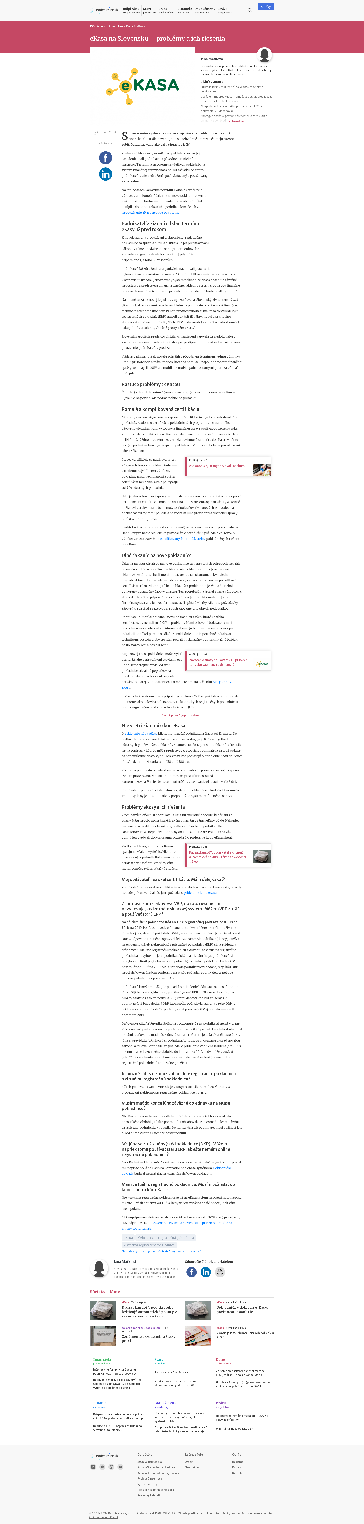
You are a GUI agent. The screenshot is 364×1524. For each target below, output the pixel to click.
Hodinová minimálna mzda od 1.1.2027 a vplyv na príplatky (242, 1417)
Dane (129, 26)
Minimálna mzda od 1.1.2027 (234, 1428)
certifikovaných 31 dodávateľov (183, 539)
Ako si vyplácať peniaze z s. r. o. (174, 1372)
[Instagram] (111, 1467)
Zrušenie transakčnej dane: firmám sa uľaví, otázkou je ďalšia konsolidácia (240, 1373)
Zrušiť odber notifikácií (103, 1517)
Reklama (237, 1462)
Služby (266, 7)
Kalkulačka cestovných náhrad (157, 1467)
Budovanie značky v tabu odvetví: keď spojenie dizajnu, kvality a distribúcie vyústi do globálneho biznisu (117, 1384)
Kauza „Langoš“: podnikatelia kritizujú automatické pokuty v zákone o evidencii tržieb (218, 856)
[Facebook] (102, 1467)
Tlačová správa (139, 1302)
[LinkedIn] (93, 1467)
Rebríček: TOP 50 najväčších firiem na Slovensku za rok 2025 (117, 1428)
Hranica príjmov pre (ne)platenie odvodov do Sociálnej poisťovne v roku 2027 (243, 1384)
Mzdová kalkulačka (149, 1462)
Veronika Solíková (236, 1302)
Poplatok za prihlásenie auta (155, 1490)
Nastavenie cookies (260, 1513)
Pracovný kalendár (149, 1495)
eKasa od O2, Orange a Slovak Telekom (217, 466)
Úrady (189, 1462)
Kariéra (237, 1467)
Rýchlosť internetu (149, 1478)
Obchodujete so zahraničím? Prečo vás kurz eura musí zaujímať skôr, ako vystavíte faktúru (179, 1417)
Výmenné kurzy (147, 1484)
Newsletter (192, 1467)
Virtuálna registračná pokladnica (149, 1245)
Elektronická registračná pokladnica (165, 1238)
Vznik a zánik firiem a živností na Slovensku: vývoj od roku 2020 (175, 1383)
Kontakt (237, 1473)
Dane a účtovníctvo (109, 26)
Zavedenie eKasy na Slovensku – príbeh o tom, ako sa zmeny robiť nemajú (218, 662)
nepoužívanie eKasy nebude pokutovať (150, 212)
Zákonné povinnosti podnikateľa (141, 1328)
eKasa (140, 26)
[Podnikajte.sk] (104, 10)
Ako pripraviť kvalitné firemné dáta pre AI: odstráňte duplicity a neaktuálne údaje (182, 1429)
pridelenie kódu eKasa (141, 733)
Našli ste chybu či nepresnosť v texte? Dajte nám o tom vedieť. (161, 1251)
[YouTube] (120, 1467)
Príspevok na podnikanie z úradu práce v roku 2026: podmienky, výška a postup (118, 1416)
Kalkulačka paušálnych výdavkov (158, 1473)
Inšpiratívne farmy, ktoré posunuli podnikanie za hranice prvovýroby (115, 1371)
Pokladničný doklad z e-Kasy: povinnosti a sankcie (242, 1309)
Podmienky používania (230, 1513)
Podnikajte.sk (146, 1513)
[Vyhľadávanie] (250, 10)
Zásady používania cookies (195, 1513)
